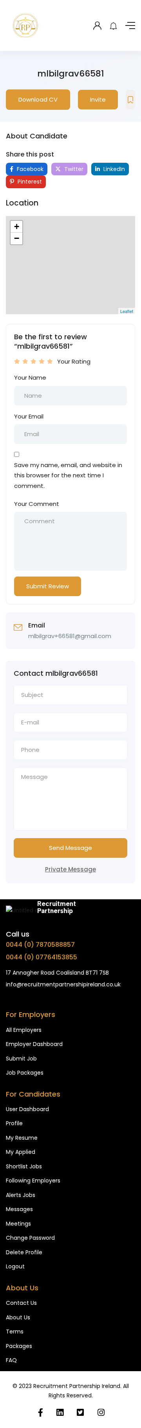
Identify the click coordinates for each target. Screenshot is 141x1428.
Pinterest (29, 182)
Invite (98, 99)
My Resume (22, 1138)
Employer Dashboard (34, 1044)
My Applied (20, 1152)
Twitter (73, 169)
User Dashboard (27, 1109)
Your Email (28, 416)
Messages (19, 1209)
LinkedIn (113, 169)
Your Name (30, 377)
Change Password (30, 1238)
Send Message (70, 848)
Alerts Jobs (20, 1195)
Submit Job (21, 1058)
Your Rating (73, 361)
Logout (15, 1266)
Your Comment (36, 504)
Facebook (29, 169)
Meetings (18, 1224)
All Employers (24, 1030)
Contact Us (21, 1303)
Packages (19, 1346)
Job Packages (24, 1073)
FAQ (11, 1360)
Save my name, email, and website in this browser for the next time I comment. (68, 475)
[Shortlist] (130, 99)
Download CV (38, 99)
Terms (15, 1331)
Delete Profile (24, 1252)
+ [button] (16, 226)
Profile (14, 1123)
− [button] (16, 238)
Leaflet (126, 311)
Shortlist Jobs (24, 1166)
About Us (18, 1317)
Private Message (70, 869)
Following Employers (33, 1180)
